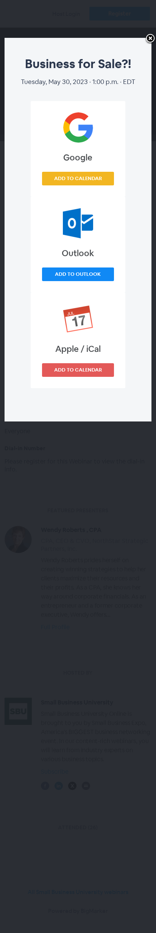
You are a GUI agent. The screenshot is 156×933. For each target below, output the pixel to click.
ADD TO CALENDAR (78, 178)
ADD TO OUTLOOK (78, 274)
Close (150, 39)
